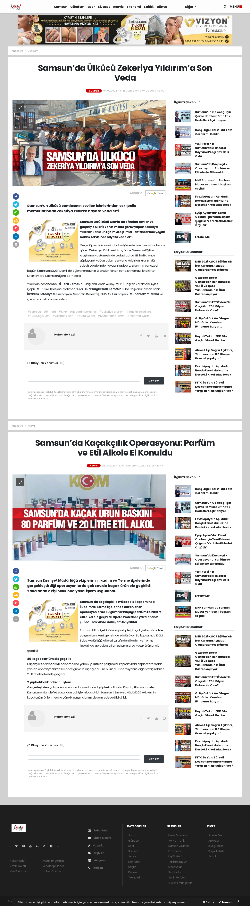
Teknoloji (134, 877)
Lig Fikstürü (175, 856)
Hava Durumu (177, 835)
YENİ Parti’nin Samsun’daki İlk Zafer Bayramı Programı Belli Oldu (212, 150)
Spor (91, 6)
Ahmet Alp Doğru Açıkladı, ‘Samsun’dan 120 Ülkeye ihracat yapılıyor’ (214, 354)
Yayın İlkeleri (18, 866)
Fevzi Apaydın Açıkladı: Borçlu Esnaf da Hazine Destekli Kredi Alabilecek (213, 201)
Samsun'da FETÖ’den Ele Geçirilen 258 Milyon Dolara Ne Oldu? (213, 306)
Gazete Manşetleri (180, 883)
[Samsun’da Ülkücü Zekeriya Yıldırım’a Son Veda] (89, 142)
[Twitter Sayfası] (18, 846)
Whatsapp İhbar (53, 866)
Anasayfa (18, 51)
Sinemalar (175, 867)
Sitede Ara (215, 835)
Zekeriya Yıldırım (102, 250)
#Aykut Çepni (85, 316)
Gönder (154, 380)
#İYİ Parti (50, 312)
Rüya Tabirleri (217, 851)
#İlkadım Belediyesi (139, 312)
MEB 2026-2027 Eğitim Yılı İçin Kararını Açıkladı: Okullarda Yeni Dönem (213, 266)
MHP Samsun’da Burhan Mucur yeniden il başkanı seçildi (213, 184)
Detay (209, 902)
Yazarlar (98, 845)
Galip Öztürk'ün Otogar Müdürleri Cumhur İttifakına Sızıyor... (212, 322)
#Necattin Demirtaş (83, 312)
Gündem (77, 6)
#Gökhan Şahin (63, 316)
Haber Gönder (52, 871)
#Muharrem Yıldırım (111, 316)
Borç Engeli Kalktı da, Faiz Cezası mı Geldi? (213, 132)
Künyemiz (100, 860)
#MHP (63, 312)
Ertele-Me (202, 237)
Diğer (189, 6)
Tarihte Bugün (177, 862)
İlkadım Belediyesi (41, 294)
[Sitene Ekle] (59, 846)
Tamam (226, 902)
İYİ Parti (64, 284)
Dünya (162, 6)
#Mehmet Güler (138, 316)
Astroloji (213, 856)
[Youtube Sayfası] (32, 846)
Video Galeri (102, 838)
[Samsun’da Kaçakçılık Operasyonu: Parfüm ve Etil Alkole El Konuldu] (89, 517)
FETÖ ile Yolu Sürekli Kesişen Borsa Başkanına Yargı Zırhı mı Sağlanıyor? (214, 387)
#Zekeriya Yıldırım (111, 312)
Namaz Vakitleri (178, 846)
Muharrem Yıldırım (145, 294)
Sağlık (149, 6)
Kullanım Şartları (53, 861)
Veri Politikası (18, 871)
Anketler (213, 841)
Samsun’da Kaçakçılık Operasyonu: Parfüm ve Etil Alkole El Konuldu (212, 168)
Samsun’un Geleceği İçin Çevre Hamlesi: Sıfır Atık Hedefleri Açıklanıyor (213, 116)
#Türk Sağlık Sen (39, 316)
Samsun (60, 6)
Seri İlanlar (175, 872)
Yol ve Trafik (176, 841)
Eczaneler (174, 851)
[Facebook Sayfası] (11, 846)
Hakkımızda (17, 861)
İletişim (97, 868)
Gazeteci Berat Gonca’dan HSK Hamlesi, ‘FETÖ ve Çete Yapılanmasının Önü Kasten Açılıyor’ (212, 286)
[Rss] (45, 846)
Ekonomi (134, 6)
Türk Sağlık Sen (96, 289)
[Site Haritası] (53, 846)
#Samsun (34, 312)
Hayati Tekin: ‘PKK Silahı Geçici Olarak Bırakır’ (212, 338)
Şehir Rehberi (177, 877)
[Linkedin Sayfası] (39, 846)
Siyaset (104, 6)
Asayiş (118, 6)
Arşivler (98, 853)
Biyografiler (215, 846)
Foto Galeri (101, 830)
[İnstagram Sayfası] (25, 846)
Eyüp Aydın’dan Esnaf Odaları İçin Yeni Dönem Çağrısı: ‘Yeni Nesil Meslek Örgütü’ (214, 219)
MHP (98, 227)
